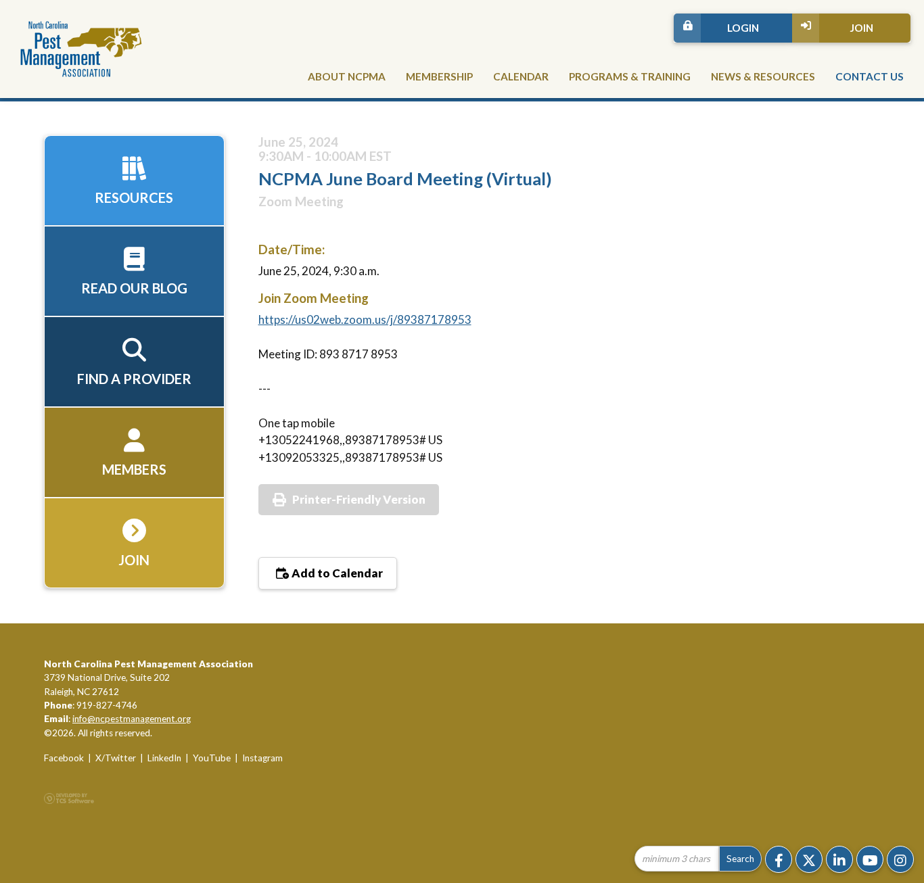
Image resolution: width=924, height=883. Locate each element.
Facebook (64, 758)
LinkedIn (164, 758)
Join (861, 28)
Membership (439, 76)
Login (743, 28)
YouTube (212, 758)
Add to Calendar (336, 573)
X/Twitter (115, 758)
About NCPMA (347, 76)
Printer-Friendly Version (358, 499)
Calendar (521, 76)
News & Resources (763, 76)
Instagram (262, 758)
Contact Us (869, 76)
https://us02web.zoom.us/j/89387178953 (364, 319)
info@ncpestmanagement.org (131, 718)
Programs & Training (630, 76)
